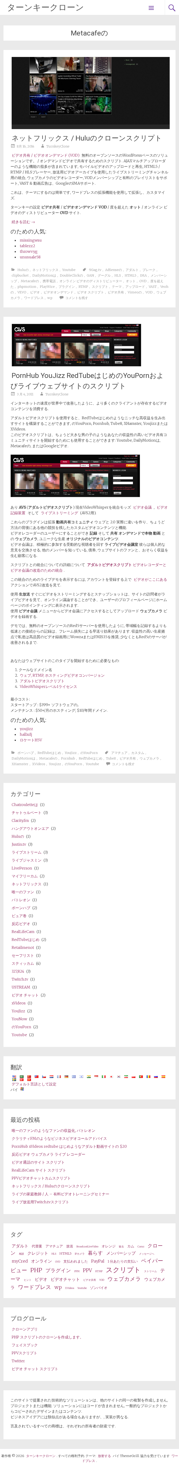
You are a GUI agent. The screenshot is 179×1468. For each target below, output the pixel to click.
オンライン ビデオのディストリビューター (90, 281)
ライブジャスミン (26, 860)
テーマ (117, 287)
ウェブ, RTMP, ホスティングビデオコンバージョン (62, 675)
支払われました (75, 1261)
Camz (141, 1246)
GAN (90, 275)
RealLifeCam (23, 931)
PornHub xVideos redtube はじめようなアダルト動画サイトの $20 (69, 1146)
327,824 (18, 971)
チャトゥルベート (26, 812)
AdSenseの (113, 270)
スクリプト (100, 287)
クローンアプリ (25, 1329)
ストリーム (150, 1271)
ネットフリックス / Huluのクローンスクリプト (87, 138)
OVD (143, 281)
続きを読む (23, 221)
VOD (149, 292)
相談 (21, 1253)
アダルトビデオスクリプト (42, 681)
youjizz (26, 728)
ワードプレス (34, 298)
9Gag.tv (95, 270)
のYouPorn (89, 753)
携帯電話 (49, 281)
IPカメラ (80, 1253)
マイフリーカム (25, 876)
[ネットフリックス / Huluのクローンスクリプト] (90, 127)
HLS (117, 275)
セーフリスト (23, 955)
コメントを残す (76, 298)
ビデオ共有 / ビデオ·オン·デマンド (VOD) (45, 155)
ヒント (27, 1279)
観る (121, 1246)
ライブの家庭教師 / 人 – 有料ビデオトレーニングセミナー (60, 1194)
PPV (87, 1270)
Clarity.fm (20, 820)
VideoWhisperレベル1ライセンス (48, 686)
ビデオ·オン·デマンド (58, 292)
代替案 (37, 1246)
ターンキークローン (45, 7)
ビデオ (35, 292)
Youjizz (55, 764)
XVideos (38, 764)
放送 (69, 1246)
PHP (36, 1270)
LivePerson (22, 868)
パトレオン (21, 900)
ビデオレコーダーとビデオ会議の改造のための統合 (88, 567)
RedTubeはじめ (49, 753)
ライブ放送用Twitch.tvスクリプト (40, 1202)
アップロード (135, 287)
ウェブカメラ (149, 758)
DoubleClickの (71, 275)
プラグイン (67, 287)
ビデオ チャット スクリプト (35, 1368)
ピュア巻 (19, 915)
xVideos (19, 1003)
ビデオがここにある (150, 579)
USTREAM (21, 987)
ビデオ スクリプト (90, 292)
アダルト (132, 270)
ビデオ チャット (25, 995)
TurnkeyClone (57, 146)
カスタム (137, 753)
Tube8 (111, 758)
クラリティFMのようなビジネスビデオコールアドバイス (59, 1138)
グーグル (104, 275)
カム (130, 1246)
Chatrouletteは (25, 804)
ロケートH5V (31, 740)
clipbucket (20, 275)
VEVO (21, 292)
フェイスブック (25, 1345)
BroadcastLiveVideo (87, 1246)
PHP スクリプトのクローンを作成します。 (47, 1337)
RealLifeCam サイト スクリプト (39, 1170)
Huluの (23, 270)
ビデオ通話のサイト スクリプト (38, 1162)
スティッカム (23, 963)
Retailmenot (23, 947)
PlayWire (47, 287)
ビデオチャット (65, 1279)
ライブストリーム (26, 852)
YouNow (19, 1019)
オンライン (41, 1261)
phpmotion (26, 287)
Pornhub (68, 758)
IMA (143, 275)
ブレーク (148, 270)
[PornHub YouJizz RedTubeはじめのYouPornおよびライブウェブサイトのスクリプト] (76, 365)
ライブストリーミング (59, 512)
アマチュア (119, 753)
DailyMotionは (44, 275)
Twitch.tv (20, 979)
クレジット (37, 1253)
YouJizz (71, 753)
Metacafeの (30, 281)
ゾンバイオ (98, 1288)
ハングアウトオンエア (30, 828)
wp (49, 298)
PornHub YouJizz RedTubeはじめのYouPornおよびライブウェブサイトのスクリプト (87, 380)
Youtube (69, 270)
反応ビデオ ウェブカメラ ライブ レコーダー (48, 1154)
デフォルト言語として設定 (34, 1084)
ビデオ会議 (142, 507)
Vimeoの (135, 292)
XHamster (20, 764)
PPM (76, 1271)
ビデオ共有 (116, 292)
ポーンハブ (25, 753)
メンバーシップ (121, 1253)
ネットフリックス (45, 270)
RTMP (83, 287)
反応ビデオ (21, 923)
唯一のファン (23, 892)
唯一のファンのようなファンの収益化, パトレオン (53, 1130)
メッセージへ (146, 1253)
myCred (20, 1261)
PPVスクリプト (24, 1353)
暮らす (95, 1253)
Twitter (18, 1361)
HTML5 (130, 275)
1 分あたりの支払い (123, 1261)
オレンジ (109, 1246)
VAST (153, 287)
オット (131, 281)
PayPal (97, 1261)
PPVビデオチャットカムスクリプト (41, 1178)
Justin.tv (19, 844)
